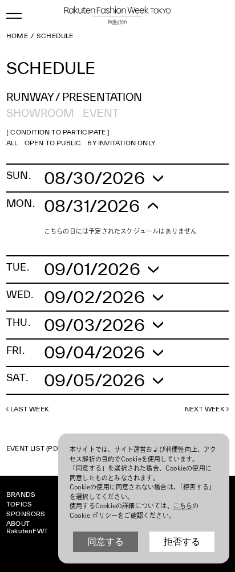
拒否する (182, 541)
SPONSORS (26, 513)
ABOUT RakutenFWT (27, 527)
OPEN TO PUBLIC (53, 142)
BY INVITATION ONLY (121, 142)
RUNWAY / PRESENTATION (74, 97)
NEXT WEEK (205, 408)
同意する (105, 541)
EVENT (101, 113)
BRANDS (20, 494)
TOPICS (19, 504)
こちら (183, 505)
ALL (12, 142)
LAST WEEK (29, 408)
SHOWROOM (40, 113)
